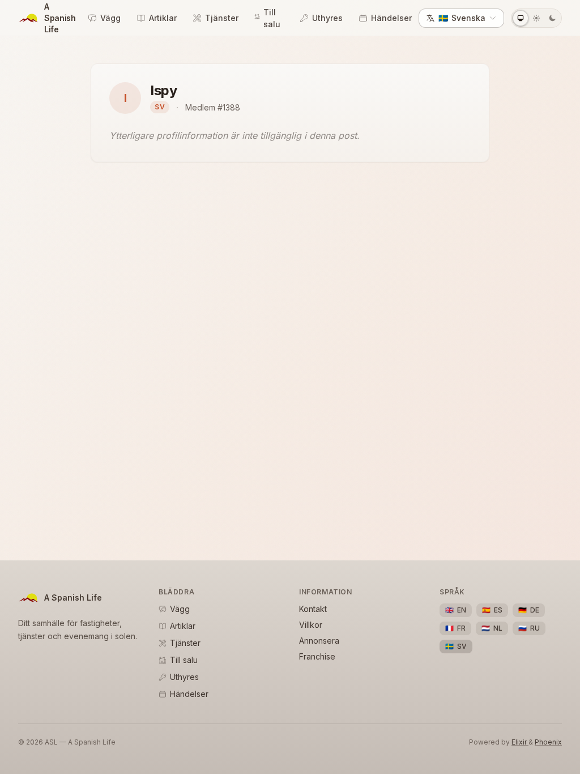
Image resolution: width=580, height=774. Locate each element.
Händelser (391, 18)
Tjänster (221, 18)
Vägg (110, 18)
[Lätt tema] (536, 18)
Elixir (519, 742)
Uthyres (327, 18)
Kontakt (313, 609)
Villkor (310, 625)
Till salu (271, 18)
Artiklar (163, 18)
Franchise (317, 656)
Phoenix (548, 742)
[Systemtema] (520, 18)
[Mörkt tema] (552, 18)
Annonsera (319, 640)
